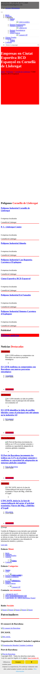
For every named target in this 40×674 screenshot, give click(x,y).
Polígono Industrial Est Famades (16, 295)
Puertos (12, 31)
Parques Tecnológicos (17, 30)
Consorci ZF (23, 35)
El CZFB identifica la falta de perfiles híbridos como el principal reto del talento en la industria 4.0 (20, 412)
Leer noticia (9, 389)
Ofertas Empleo (10, 37)
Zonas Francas (15, 33)
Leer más (4, 545)
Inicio (7, 15)
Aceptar (18, 662)
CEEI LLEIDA (24, 22)
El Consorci (9, 419)
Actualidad (9, 376)
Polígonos (9, 72)
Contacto (8, 42)
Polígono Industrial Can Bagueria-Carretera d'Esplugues (17, 261)
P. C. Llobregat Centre (11, 227)
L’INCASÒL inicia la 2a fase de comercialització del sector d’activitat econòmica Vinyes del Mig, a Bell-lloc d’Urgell (17, 504)
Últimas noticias (10, 335)
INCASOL (9, 512)
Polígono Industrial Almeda (13, 243)
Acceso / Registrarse (12, 8)
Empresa (8, 16)
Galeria (12, 41)
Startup (12, 19)
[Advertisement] (20, 91)
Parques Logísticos (16, 26)
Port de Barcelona (11, 467)
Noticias (8, 39)
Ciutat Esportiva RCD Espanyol (15, 278)
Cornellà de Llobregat (22, 72)
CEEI (12, 20)
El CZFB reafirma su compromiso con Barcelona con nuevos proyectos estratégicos (18, 369)
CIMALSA (23, 28)
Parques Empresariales (18, 24)
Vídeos (12, 40)
